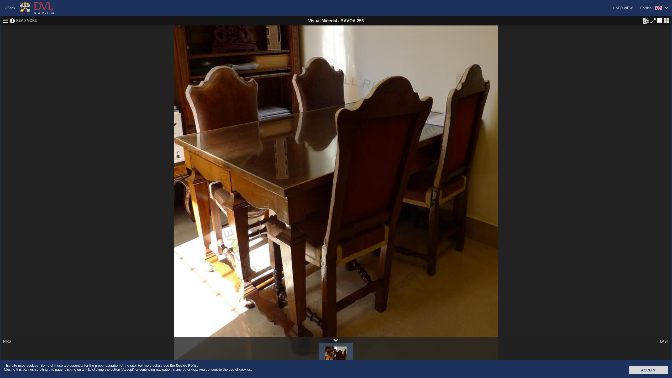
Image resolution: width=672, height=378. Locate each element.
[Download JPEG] (645, 20)
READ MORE (26, 21)
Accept (648, 370)
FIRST (8, 341)
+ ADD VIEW (623, 8)
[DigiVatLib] (37, 13)
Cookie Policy (187, 366)
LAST (664, 341)
